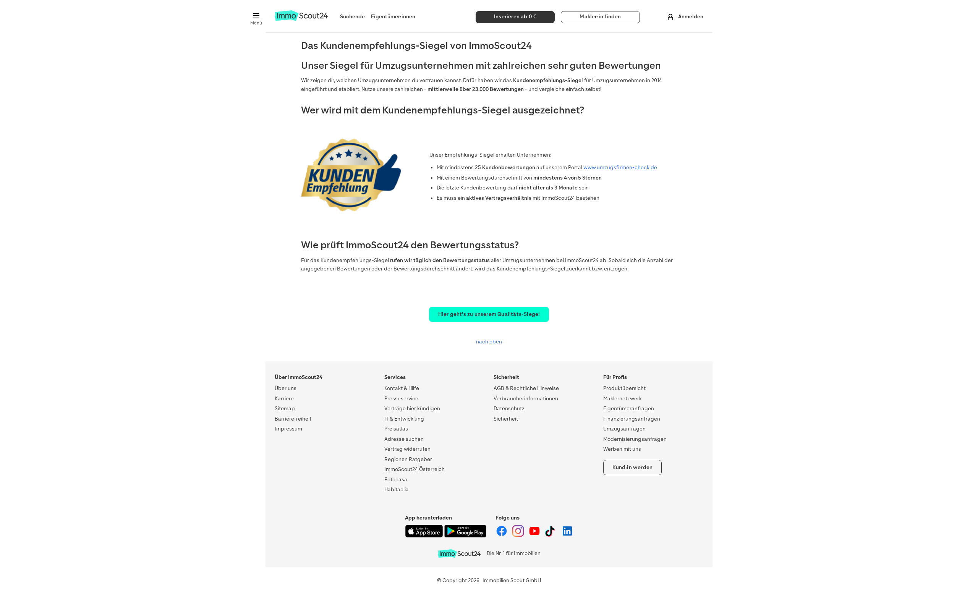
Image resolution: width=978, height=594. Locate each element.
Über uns (285, 388)
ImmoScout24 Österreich (414, 469)
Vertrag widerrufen (407, 449)
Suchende (352, 16)
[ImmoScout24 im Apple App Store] (424, 535)
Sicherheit (506, 419)
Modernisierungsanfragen (635, 439)
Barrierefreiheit (293, 419)
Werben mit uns (622, 449)
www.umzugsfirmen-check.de (620, 167)
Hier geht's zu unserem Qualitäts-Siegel (489, 314)
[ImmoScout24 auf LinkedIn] (567, 535)
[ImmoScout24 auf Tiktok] (551, 535)
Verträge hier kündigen (412, 408)
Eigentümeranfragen (628, 408)
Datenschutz (509, 408)
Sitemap (285, 408)
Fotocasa (395, 479)
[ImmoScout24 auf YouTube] (535, 535)
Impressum (288, 429)
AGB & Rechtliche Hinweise (526, 388)
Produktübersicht (624, 388)
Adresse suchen (404, 439)
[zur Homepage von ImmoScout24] (301, 19)
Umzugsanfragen (624, 429)
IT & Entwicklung (404, 419)
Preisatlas (396, 429)
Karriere (284, 398)
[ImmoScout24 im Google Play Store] (465, 535)
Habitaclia (396, 489)
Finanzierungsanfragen (631, 419)
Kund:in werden (632, 467)
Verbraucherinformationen (526, 398)
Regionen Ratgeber (408, 459)
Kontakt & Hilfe (401, 388)
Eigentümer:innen (393, 16)
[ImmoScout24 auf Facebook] (502, 535)
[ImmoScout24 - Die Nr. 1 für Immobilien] (459, 553)
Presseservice (401, 398)
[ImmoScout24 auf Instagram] (518, 535)
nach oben (489, 341)
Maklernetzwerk (622, 398)
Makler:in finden (600, 16)
